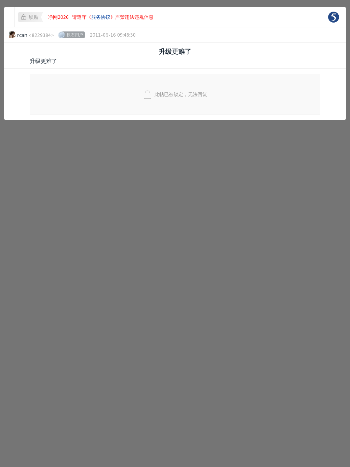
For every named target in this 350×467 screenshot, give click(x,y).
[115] (333, 17)
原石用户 (75, 34)
